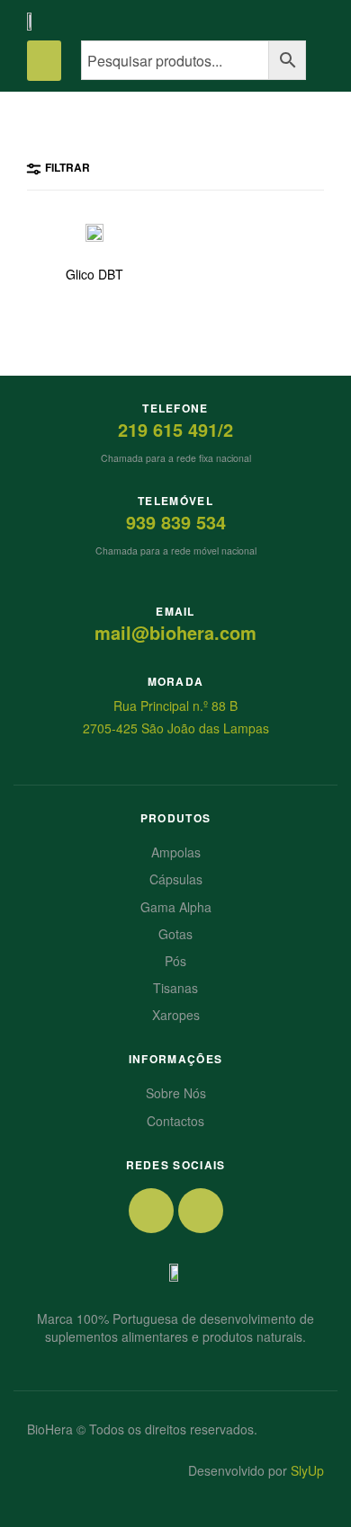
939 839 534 (176, 522)
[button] (44, 60)
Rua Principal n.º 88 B (175, 706)
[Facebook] (151, 1210)
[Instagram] (200, 1210)
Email (175, 611)
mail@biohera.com (175, 632)
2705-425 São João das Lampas (176, 728)
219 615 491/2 (175, 429)
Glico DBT (94, 274)
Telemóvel (175, 501)
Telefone (175, 408)
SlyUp (307, 1470)
